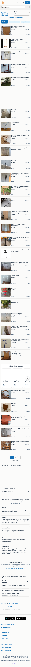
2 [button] (15, 457)
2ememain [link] (4, 650)
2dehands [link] (8, 647)
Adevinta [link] (3, 647)
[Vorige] (8, 457)
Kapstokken (24, 22)
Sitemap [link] (9, 650)
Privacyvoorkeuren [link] (6, 638)
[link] (3, 2)
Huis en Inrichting (13, 22)
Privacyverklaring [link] (5, 632)
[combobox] (13, 7)
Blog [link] (2, 624)
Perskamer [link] (9, 644)
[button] (20, 2)
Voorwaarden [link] (10, 630)
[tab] (3, 14)
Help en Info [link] (4, 630)
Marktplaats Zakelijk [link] (8, 624)
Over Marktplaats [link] (5, 642)
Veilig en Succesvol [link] (6, 627)
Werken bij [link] (4, 644)
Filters (5, 22)
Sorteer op (16, 11)
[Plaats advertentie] (27, 2)
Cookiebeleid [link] (4, 635)
